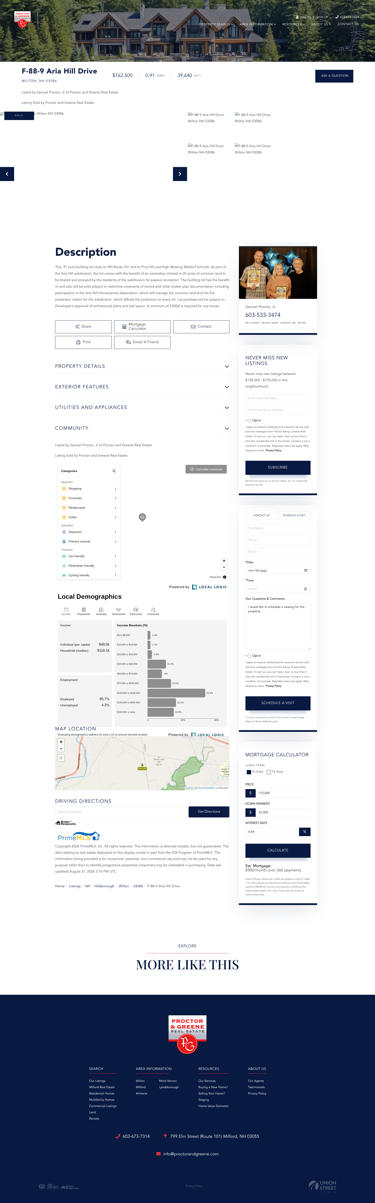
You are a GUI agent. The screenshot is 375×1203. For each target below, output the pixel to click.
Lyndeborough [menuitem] (169, 1087)
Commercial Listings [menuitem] (102, 1106)
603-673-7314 (349, 17)
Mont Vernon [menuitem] (168, 1081)
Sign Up (322, 17)
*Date (249, 562)
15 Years (277, 771)
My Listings (252, 323)
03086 (138, 886)
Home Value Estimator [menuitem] (213, 1106)
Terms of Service (264, 722)
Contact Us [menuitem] (348, 24)
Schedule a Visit (294, 515)
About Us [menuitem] (319, 24)
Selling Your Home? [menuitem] (211, 1093)
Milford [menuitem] (141, 1087)
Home (60, 886)
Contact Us (261, 515)
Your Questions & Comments (265, 599)
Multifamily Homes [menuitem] (101, 1100)
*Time (249, 580)
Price (249, 784)
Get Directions (209, 812)
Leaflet (189, 788)
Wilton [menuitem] (140, 1081)
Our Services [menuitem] (206, 1081)
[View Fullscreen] (61, 758)
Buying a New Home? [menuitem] (213, 1087)
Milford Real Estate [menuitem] (102, 1087)
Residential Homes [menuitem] (101, 1093)
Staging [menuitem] (203, 1100)
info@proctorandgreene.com (191, 1154)
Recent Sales (270, 323)
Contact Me (288, 323)
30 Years (257, 771)
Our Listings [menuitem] (97, 1081)
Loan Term (255, 765)
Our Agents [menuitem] (256, 1081)
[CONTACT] (334, 76)
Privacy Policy (273, 450)
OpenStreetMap (206, 788)
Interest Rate (256, 823)
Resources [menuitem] (292, 24)
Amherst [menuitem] (141, 1093)
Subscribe (278, 467)
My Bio (302, 323)
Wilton (124, 886)
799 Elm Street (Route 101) (214, 1137)
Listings (75, 886)
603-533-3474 (263, 315)
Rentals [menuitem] (94, 1118)
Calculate (277, 850)
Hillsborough (104, 886)
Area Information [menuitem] (256, 24)
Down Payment (257, 804)
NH (87, 886)
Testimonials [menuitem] (256, 1087)
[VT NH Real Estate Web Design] (322, 1187)
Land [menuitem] (92, 1112)
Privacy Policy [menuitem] (257, 1093)
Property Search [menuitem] (214, 24)
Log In (304, 17)
